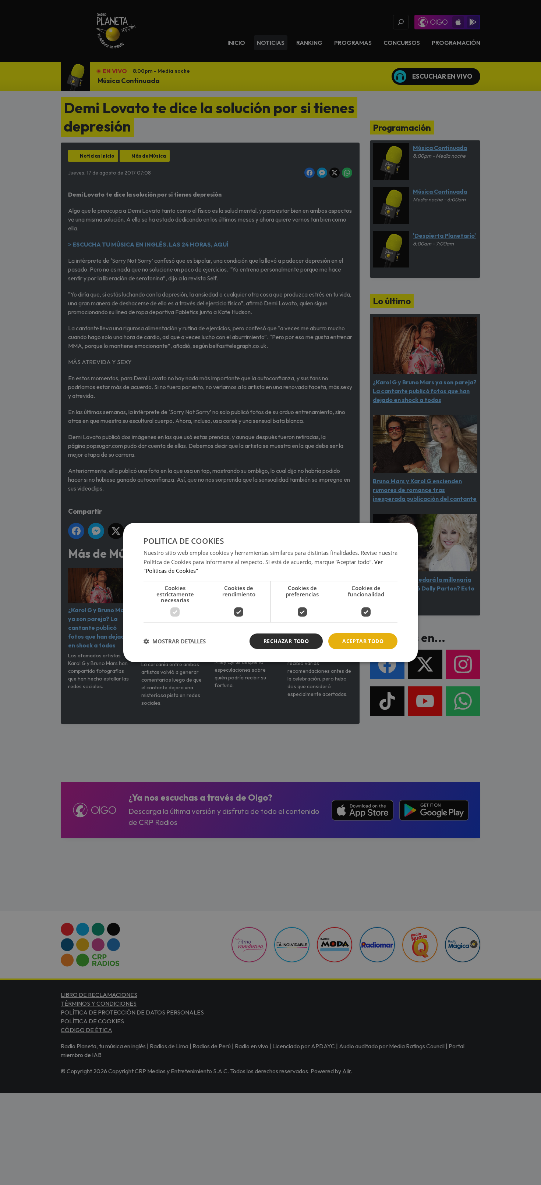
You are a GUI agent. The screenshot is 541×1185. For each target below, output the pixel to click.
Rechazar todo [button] (286, 641)
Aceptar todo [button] (362, 641)
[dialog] (270, 592)
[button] (175, 641)
